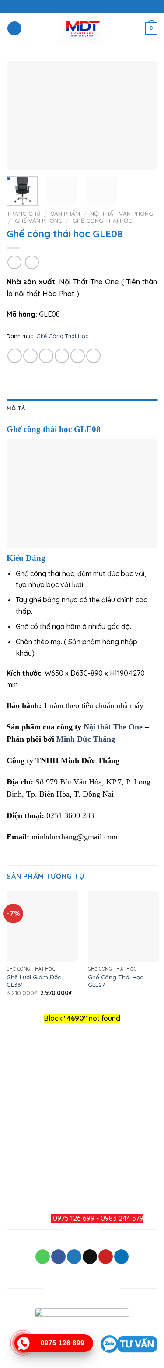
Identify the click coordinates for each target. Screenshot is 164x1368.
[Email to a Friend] (62, 356)
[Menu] (14, 28)
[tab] (82, 408)
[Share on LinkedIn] (93, 356)
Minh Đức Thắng (85, 739)
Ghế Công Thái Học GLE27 (115, 980)
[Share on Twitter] (46, 356)
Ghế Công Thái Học (102, 220)
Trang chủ (24, 213)
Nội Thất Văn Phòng (121, 213)
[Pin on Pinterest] (77, 356)
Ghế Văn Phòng (39, 220)
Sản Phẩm (65, 213)
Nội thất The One (113, 726)
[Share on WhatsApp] (14, 356)
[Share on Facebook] (30, 356)
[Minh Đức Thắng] (82, 28)
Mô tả (16, 407)
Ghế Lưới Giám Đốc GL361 (34, 980)
